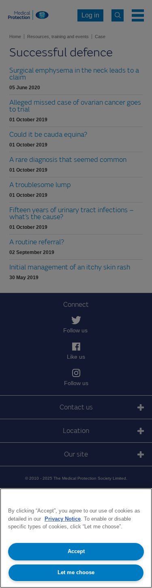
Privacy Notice (63, 519)
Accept (76, 551)
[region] (76, 538)
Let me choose (76, 572)
